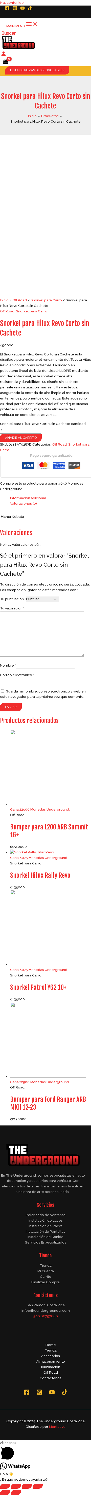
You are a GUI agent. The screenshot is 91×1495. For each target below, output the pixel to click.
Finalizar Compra (45, 1282)
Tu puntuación (13, 599)
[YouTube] (22, 9)
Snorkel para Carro (46, 300)
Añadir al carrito (21, 438)
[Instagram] (15, 9)
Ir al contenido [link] (12, 3)
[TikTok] (30, 9)
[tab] (50, 498)
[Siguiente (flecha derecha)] (16, 1492)
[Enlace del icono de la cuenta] (3, 54)
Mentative (57, 1427)
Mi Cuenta (45, 1271)
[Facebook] (7, 9)
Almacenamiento (50, 1361)
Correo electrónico (17, 675)
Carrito (45, 1276)
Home (51, 1345)
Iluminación (50, 1367)
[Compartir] (16, 1486)
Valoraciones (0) (23, 503)
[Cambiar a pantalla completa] (27, 1486)
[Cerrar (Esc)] (5, 1486)
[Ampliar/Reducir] (38, 1486)
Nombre (8, 665)
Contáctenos (50, 1378)
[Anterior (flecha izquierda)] (5, 1492)
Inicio (4, 300)
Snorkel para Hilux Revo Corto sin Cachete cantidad (43, 424)
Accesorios (50, 1356)
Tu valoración (12, 608)
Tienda (46, 1265)
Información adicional (28, 498)
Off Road (19, 300)
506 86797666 (45, 1316)
